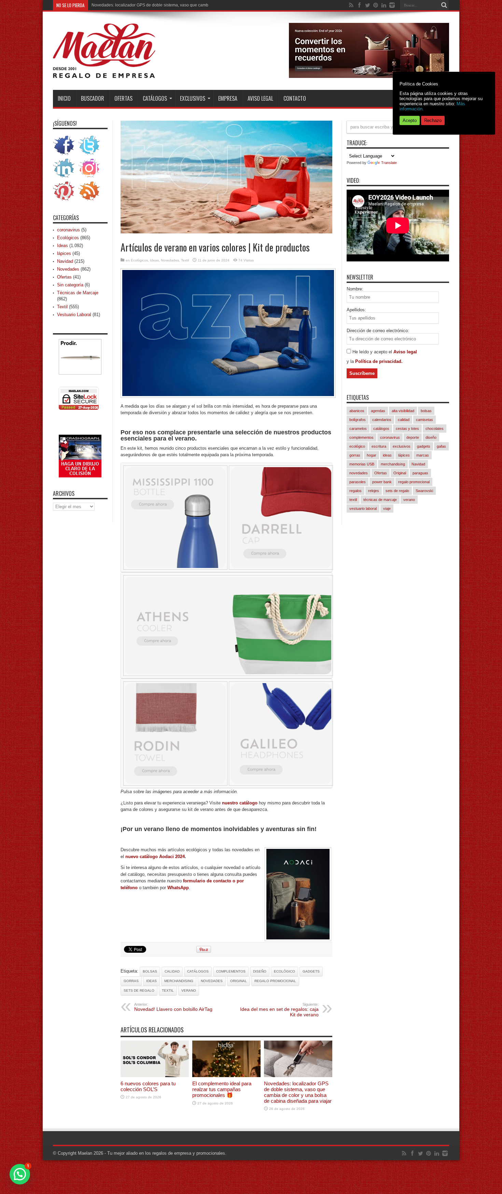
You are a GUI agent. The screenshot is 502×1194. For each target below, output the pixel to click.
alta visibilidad (403, 411)
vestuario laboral (363, 508)
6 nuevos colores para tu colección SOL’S (148, 1086)
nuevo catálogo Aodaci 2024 (155, 856)
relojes (373, 491)
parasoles (357, 482)
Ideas (154, 260)
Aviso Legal (260, 98)
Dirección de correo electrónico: (378, 330)
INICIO (64, 98)
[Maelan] (104, 73)
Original (238, 981)
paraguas (420, 473)
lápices (64, 253)
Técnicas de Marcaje (77, 292)
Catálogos (155, 98)
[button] (20, 1174)
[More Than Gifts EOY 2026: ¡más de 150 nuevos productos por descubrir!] (369, 76)
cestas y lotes (407, 428)
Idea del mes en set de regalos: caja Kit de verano (279, 1009)
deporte (412, 437)
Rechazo (433, 120)
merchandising (178, 981)
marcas (422, 455)
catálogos (198, 971)
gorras (131, 981)
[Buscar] (444, 5)
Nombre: (355, 288)
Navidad (65, 261)
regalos (355, 491)
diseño (259, 971)
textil (168, 990)
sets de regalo (139, 990)
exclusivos (401, 446)
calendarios (381, 420)
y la (351, 361)
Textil (185, 260)
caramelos (358, 428)
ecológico (284, 971)
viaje (387, 508)
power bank (382, 482)
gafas (441, 446)
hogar (371, 455)
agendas (378, 411)
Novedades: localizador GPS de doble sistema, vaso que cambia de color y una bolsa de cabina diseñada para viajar (200, 5)
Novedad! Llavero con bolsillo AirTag (173, 1007)
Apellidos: (356, 309)
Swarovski (424, 491)
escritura (379, 446)
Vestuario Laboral (74, 314)
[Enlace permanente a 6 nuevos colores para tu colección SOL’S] (155, 1075)
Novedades (170, 260)
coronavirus (68, 229)
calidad (172, 971)
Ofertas (123, 98)
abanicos (356, 411)
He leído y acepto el (372, 351)
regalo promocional (275, 981)
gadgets (311, 971)
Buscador (92, 98)
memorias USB (361, 464)
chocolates (435, 428)
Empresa (227, 98)
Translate (389, 163)
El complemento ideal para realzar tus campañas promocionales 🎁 (221, 1089)
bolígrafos (357, 420)
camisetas (424, 420)
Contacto (294, 98)
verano (188, 990)
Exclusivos (192, 98)
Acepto (410, 120)
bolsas (150, 971)
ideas (151, 981)
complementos (231, 971)
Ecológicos (139, 260)
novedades (212, 981)
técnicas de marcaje (380, 500)
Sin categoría (70, 284)
